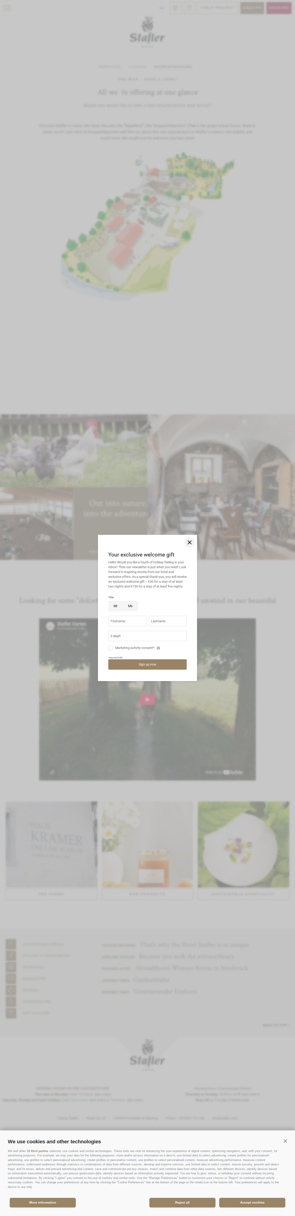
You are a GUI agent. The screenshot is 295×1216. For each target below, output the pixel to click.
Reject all (182, 1202)
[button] (285, 1141)
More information (42, 1202)
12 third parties (37, 1151)
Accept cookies (252, 1202)
